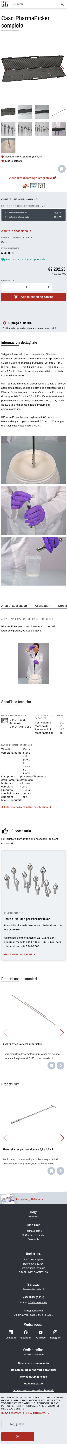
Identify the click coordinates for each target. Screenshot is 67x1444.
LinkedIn (11, 1337)
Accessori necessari (18, 954)
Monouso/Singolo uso (33, 1376)
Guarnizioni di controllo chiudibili (33, 1390)
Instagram (55, 1337)
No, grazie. (17, 1424)
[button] (62, 68)
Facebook (26, 1337)
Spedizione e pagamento (33, 1363)
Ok (18, 1436)
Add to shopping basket (37, 296)
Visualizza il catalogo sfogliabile (30, 178)
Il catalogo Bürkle (28, 1199)
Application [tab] (42, 605)
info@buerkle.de (37, 1302)
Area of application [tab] (14, 605)
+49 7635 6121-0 (33, 1297)
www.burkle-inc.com (33, 1268)
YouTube (40, 1337)
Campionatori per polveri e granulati (33, 1370)
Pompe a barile (33, 1383)
